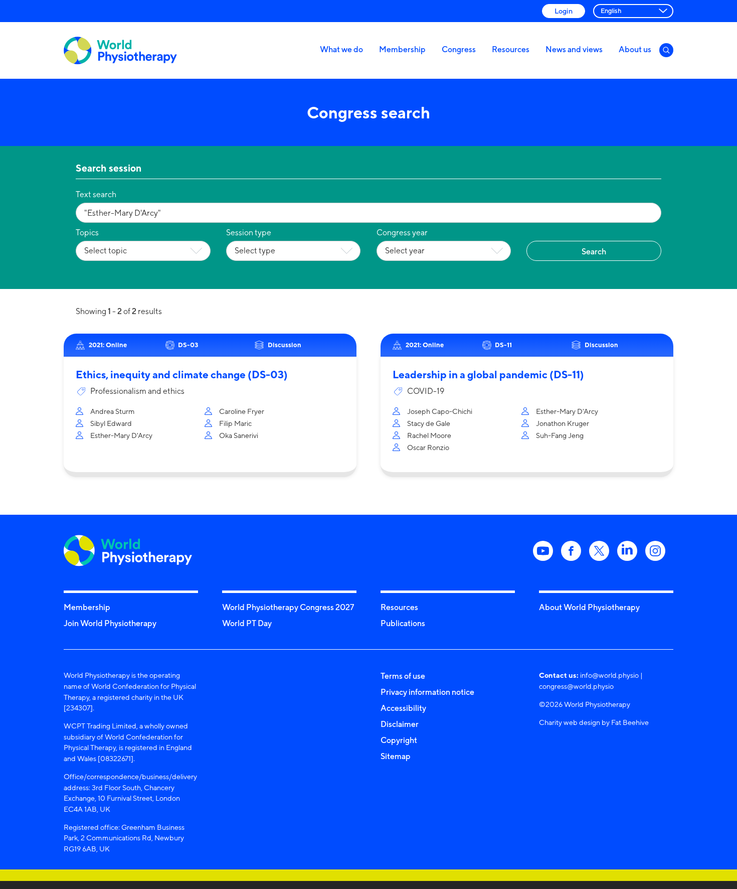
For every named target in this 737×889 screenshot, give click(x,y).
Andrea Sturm (112, 411)
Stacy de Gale (428, 423)
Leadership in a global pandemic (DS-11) (488, 374)
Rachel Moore (429, 435)
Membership (402, 49)
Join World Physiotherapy (110, 623)
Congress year (402, 232)
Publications (403, 623)
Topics (87, 232)
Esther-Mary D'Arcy (121, 435)
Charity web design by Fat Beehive (594, 722)
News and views (574, 49)
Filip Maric (235, 423)
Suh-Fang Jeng (560, 435)
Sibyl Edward (111, 423)
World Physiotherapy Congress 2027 (288, 607)
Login (564, 11)
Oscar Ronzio (428, 447)
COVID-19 (425, 391)
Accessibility (403, 708)
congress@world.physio (576, 686)
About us (635, 49)
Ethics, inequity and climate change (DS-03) (182, 374)
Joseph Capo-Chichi (439, 411)
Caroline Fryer (241, 411)
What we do (341, 49)
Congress (459, 49)
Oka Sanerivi (238, 435)
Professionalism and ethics (137, 391)
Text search (96, 194)
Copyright (399, 740)
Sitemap (396, 756)
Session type (248, 232)
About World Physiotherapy (589, 607)
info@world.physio (609, 675)
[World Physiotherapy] (120, 50)
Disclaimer (400, 724)
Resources (510, 49)
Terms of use (403, 676)
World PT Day (247, 623)
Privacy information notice (427, 692)
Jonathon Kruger (562, 423)
